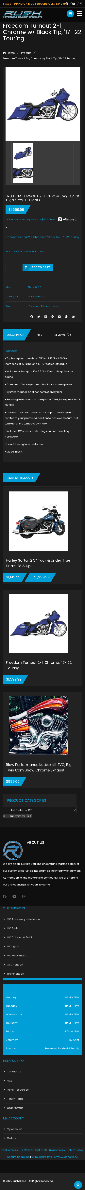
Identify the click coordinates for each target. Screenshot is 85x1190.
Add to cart (40, 267)
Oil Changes (15, 965)
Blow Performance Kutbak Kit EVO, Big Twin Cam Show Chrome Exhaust (39, 767)
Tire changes (15, 974)
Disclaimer (26, 1150)
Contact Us (14, 1071)
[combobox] (17, 816)
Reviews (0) (63, 335)
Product (26, 53)
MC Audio (13, 928)
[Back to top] (78, 1185)
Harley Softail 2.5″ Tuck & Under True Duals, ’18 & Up (38, 563)
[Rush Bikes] (22, 14)
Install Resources (18, 1090)
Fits (39, 335)
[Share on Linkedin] (45, 316)
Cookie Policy (9, 1150)
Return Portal (15, 1099)
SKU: (8, 287)
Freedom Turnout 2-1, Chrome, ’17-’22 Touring (39, 665)
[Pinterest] (66, 316)
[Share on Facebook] (31, 316)
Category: (12, 296)
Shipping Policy (41, 1157)
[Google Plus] (52, 316)
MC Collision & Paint (19, 937)
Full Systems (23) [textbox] (17, 816)
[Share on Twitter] (38, 316)
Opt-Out (40, 1150)
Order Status (15, 1108)
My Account (14, 1129)
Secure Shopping (18, 1157)
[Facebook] (68, 4)
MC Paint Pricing (17, 955)
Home (11, 53)
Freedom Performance (43, 306)
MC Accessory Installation (23, 919)
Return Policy (75, 1150)
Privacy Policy (56, 1150)
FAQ (9, 1081)
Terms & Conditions (65, 1157)
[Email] (73, 316)
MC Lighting (14, 946)
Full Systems (36, 296)
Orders (11, 1138)
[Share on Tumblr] (59, 316)
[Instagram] (81, 4)
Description (15, 335)
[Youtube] (76, 4)
